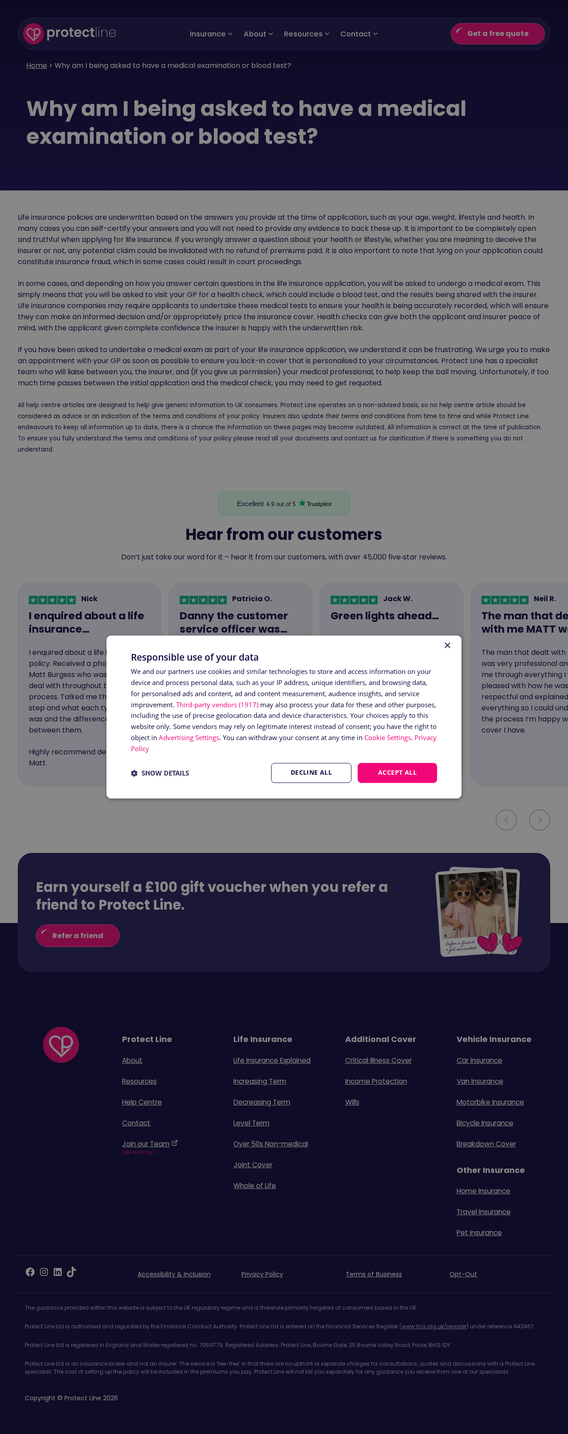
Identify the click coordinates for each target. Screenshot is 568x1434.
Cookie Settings (387, 737)
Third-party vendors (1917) (217, 704)
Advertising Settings (189, 737)
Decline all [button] (311, 772)
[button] (160, 773)
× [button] (447, 645)
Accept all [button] (397, 772)
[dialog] (284, 716)
